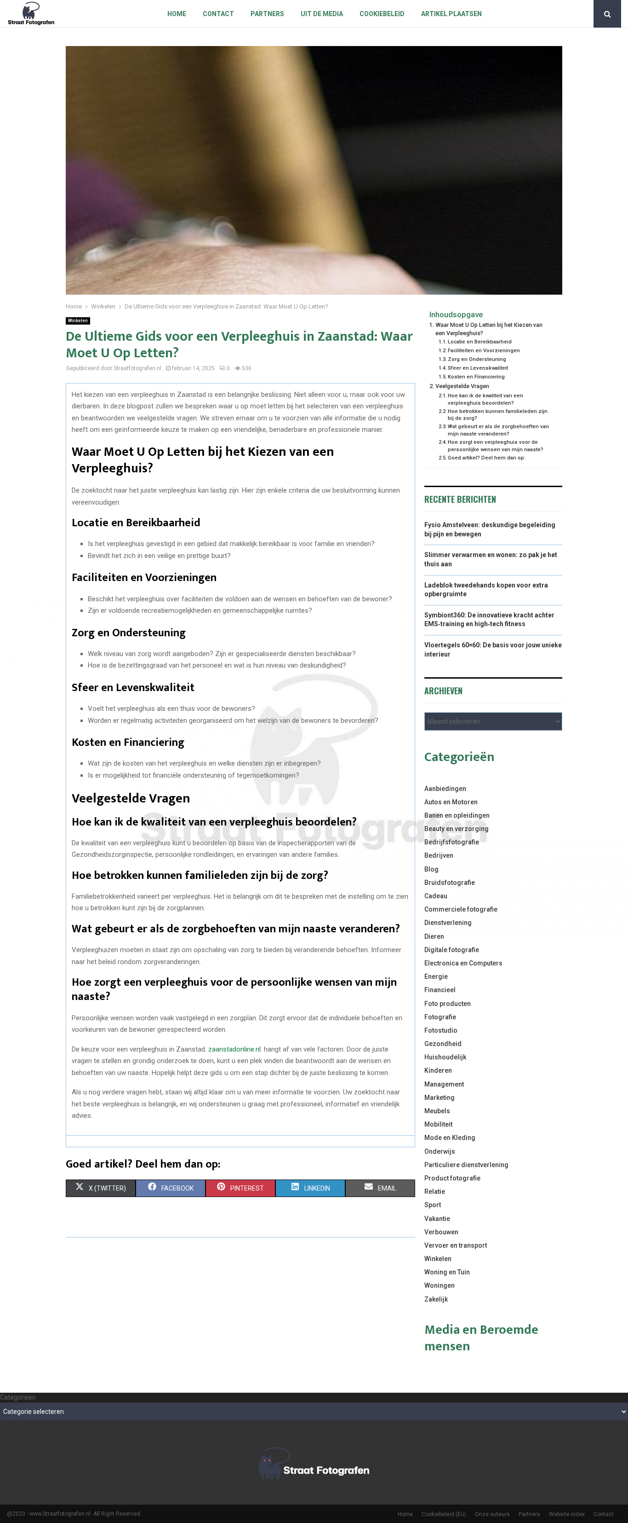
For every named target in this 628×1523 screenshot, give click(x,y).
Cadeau (435, 896)
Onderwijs (439, 1151)
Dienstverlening (448, 922)
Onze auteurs (492, 1514)
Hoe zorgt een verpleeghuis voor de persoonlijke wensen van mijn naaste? (495, 446)
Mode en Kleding (449, 1137)
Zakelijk (436, 1299)
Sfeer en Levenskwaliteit (478, 368)
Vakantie (437, 1218)
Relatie (434, 1191)
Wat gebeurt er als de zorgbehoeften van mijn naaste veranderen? (498, 430)
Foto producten (447, 1003)
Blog (431, 869)
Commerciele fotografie (460, 909)
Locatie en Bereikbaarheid (480, 341)
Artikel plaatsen (451, 13)
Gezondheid (443, 1043)
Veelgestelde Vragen (462, 386)
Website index (567, 1514)
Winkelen (78, 320)
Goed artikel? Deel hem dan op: (486, 457)
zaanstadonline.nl (234, 1049)
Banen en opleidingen (457, 815)
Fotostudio (440, 1030)
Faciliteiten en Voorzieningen (484, 350)
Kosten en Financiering (476, 376)
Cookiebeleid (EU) (444, 1514)
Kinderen (438, 1070)
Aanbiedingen (445, 788)
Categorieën (18, 1397)
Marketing (439, 1097)
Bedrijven (438, 855)
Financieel (440, 990)
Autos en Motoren (451, 802)
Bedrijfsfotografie (451, 842)
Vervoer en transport (455, 1245)
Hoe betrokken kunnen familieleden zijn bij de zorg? (498, 415)
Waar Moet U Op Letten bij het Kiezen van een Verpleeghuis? (488, 329)
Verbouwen (441, 1232)
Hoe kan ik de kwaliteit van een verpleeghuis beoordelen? (485, 399)
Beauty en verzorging (456, 828)
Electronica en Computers (463, 963)
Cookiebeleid (382, 13)
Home (176, 13)
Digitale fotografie (451, 949)
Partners (267, 13)
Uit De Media (322, 13)
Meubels (437, 1111)
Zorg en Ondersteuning (477, 359)
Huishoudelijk (445, 1057)
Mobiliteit (438, 1124)
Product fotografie (452, 1178)
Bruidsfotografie (449, 882)
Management (444, 1084)
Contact (218, 13)
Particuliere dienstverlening (466, 1164)
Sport (432, 1205)
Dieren (434, 936)
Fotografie (440, 1017)
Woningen (439, 1285)
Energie (436, 976)
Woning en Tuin (447, 1272)
